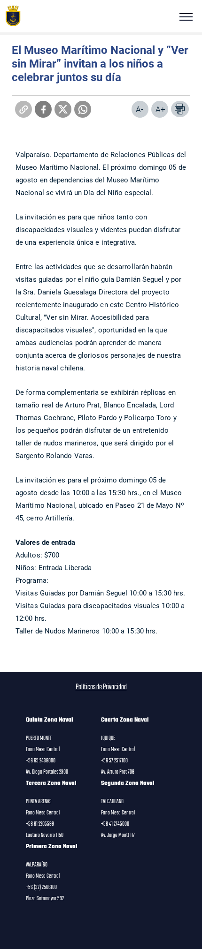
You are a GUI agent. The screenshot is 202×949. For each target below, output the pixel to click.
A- (139, 109)
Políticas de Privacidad (101, 687)
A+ (160, 109)
